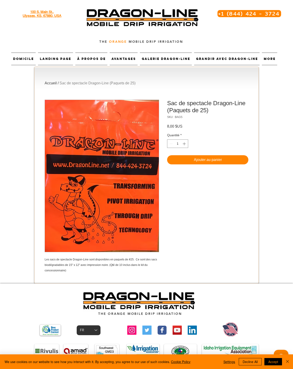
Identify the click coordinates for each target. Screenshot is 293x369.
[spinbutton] (178, 144)
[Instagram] (131, 330)
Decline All (250, 361)
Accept (273, 361)
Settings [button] (229, 361)
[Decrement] (171, 144)
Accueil (51, 83)
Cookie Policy (180, 361)
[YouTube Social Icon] (177, 330)
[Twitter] (147, 330)
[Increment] (184, 144)
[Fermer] (287, 361)
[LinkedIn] (192, 330)
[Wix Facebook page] (162, 330)
